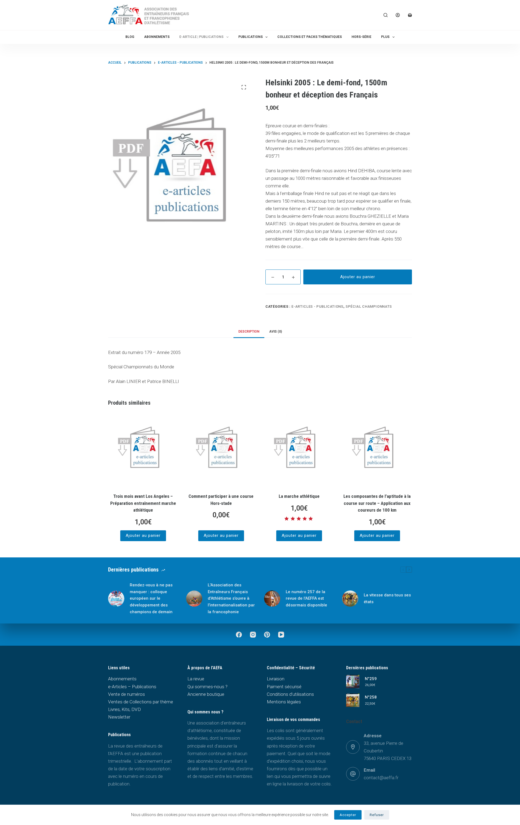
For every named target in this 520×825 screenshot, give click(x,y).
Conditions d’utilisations (290, 694)
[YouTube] (281, 635)
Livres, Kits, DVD (124, 709)
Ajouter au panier (357, 276)
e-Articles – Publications (132, 686)
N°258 (371, 697)
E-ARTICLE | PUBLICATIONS (201, 37)
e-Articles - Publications (317, 306)
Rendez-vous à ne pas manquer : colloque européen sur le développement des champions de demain (151, 598)
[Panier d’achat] (410, 15)
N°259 (371, 678)
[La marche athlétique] (299, 450)
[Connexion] (398, 15)
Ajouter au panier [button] (143, 535)
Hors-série (361, 37)
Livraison (275, 678)
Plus (385, 37)
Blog (129, 37)
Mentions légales (284, 701)
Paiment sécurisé (284, 686)
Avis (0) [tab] (275, 331)
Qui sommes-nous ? (207, 686)
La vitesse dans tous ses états (387, 598)
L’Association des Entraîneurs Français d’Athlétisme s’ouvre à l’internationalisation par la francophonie (231, 598)
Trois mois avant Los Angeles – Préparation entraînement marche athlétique (143, 503)
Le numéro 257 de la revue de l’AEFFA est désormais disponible (306, 598)
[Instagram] (253, 635)
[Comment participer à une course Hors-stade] (221, 450)
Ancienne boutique (205, 694)
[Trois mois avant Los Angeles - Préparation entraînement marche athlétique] (143, 450)
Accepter (348, 815)
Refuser (377, 815)
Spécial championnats (369, 306)
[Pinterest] (267, 635)
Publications (250, 37)
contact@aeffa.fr (381, 777)
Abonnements (157, 37)
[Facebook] (239, 635)
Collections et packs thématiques (309, 37)
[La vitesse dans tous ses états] (350, 598)
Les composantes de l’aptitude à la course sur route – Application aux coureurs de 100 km (377, 503)
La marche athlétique (299, 496)
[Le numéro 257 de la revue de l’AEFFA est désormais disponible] (272, 598)
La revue (195, 678)
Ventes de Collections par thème (140, 701)
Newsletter (119, 717)
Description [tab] (248, 331)
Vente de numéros (126, 694)
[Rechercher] (386, 15)
